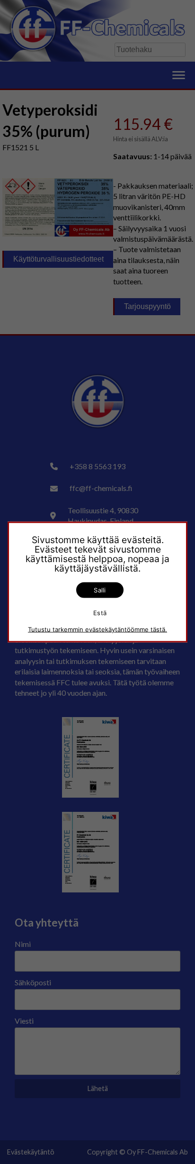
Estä (99, 612)
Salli (100, 590)
